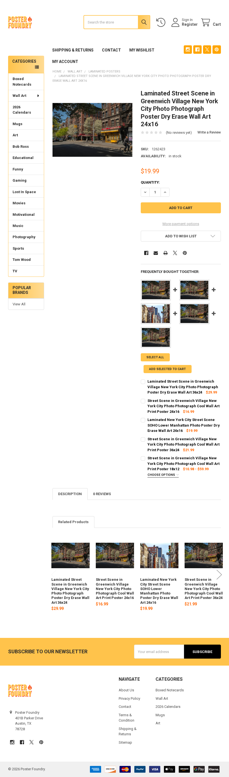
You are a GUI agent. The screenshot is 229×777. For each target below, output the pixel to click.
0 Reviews (102, 494)
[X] (207, 49)
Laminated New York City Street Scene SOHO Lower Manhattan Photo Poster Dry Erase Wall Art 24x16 (159, 590)
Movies (19, 203)
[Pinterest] (217, 49)
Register (190, 24)
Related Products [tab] (73, 522)
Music (18, 226)
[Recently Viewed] (162, 22)
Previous (53, 574)
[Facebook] (197, 49)
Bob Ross (21, 146)
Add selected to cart (167, 369)
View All (19, 304)
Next (219, 574)
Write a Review (209, 132)
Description (70, 494)
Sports (18, 248)
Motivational (24, 214)
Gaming (20, 180)
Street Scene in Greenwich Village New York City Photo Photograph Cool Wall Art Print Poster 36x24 (204, 588)
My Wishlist (141, 50)
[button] (181, 236)
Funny (18, 169)
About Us (126, 690)
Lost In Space (24, 192)
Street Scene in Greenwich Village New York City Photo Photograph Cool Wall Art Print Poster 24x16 (115, 588)
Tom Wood (22, 260)
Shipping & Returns (73, 50)
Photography (24, 237)
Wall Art (19, 95)
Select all (155, 357)
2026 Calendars (22, 110)
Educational (23, 158)
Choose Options (161, 475)
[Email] (156, 253)
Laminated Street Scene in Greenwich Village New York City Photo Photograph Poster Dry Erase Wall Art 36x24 (70, 590)
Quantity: (150, 182)
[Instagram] (188, 49)
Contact (111, 50)
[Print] (165, 253)
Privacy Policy (129, 698)
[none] (93, 130)
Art (15, 135)
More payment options (181, 224)
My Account (65, 61)
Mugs (17, 124)
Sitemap (125, 742)
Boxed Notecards (22, 81)
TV (15, 271)
